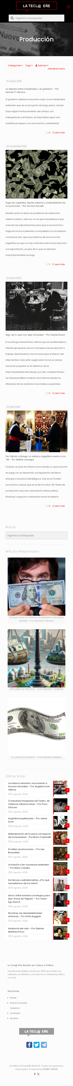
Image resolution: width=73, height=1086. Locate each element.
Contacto (15, 1013)
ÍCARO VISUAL (50, 1069)
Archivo (14, 1018)
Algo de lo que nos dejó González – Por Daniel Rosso (35, 334)
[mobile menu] (68, 7)
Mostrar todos (57, 68)
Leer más (60, 132)
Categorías (14, 65)
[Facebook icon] (34, 1074)
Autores (42, 65)
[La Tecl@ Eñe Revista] (36, 7)
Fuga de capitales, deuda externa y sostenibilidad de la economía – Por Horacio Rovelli (35, 204)
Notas (13, 997)
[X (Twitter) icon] (38, 1074)
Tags (28, 65)
